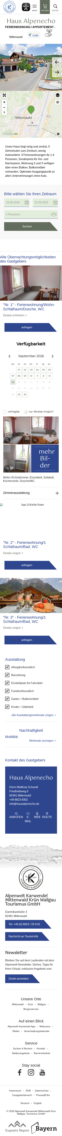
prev (57, 62)
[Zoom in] (4, 102)
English (38, 1103)
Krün (30, 1004)
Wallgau (41, 1004)
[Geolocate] (57, 102)
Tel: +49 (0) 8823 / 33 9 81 (24, 924)
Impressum (15, 1090)
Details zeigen (12, 553)
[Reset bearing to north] (4, 112)
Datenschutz (42, 1090)
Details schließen (13, 315)
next (57, 72)
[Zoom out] (4, 107)
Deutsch (24, 1103)
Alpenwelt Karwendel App (21, 1026)
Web (37, 817)
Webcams (44, 1026)
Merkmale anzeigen (41, 740)
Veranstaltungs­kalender (37, 1031)
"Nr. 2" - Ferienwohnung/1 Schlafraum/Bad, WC (24, 545)
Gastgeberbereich (22, 1095)
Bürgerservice (31, 1009)
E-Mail (28, 819)
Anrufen (16, 817)
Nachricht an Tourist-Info (23, 936)
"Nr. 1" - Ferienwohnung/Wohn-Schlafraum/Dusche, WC (29, 307)
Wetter (16, 1031)
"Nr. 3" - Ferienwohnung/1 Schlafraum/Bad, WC (24, 619)
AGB (28, 1090)
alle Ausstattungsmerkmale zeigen (32, 715)
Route (47, 817)
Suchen (27, 226)
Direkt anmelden (19, 978)
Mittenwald (18, 1004)
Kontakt (41, 1048)
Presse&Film (43, 1095)
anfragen (26, 327)
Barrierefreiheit (42, 1053)
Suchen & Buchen (22, 1048)
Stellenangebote (21, 1053)
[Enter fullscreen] (4, 95)
